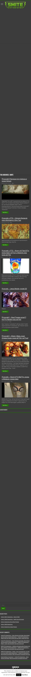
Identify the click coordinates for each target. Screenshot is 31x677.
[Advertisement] (15, 26)
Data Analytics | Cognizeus (7, 657)
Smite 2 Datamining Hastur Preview (9, 627)
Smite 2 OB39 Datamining (7, 624)
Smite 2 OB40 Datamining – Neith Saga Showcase (12, 619)
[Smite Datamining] (15, 5)
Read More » (5, 212)
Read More (25, 674)
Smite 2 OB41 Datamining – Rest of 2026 (10, 617)
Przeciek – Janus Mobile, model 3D (14, 289)
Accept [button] (18, 674)
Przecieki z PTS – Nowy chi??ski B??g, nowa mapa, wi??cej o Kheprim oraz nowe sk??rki (15, 253)
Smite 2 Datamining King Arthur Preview (10, 622)
